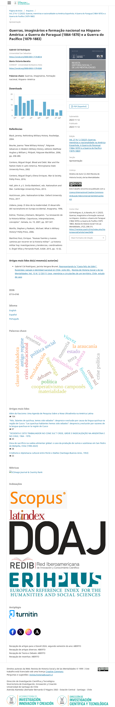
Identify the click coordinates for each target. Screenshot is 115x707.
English (12, 310)
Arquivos (29, 10)
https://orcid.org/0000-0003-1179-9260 (25, 68)
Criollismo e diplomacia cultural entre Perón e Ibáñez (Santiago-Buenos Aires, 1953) (48, 453)
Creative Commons (54, 671)
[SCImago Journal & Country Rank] (25, 472)
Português (14, 319)
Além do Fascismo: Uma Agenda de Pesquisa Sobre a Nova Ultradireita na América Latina (51, 413)
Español (13, 314)
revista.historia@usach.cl (41, 674)
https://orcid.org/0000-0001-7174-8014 (25, 57)
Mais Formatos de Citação (82, 238)
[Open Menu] (9, 3)
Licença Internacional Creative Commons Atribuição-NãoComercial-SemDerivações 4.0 (86, 196)
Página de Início (15, 10)
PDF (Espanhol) (80, 106)
